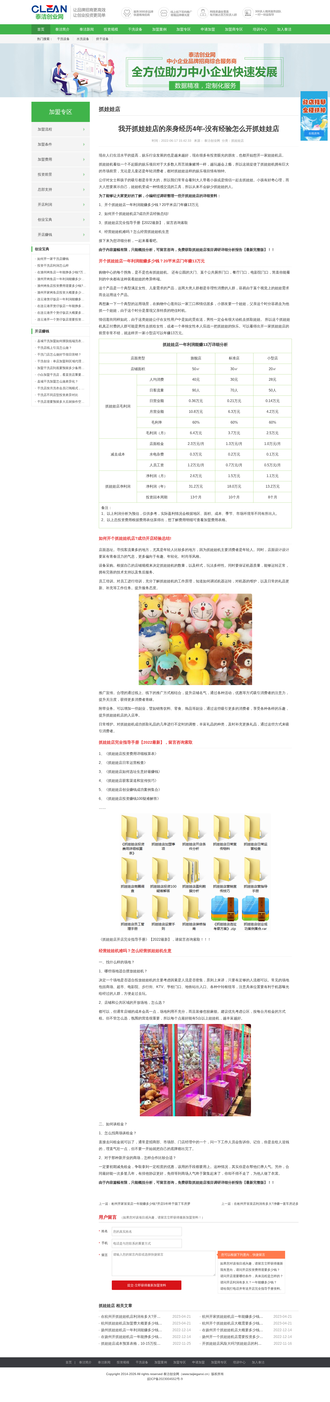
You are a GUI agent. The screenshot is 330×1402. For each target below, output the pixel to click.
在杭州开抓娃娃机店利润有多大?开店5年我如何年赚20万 (146, 1316)
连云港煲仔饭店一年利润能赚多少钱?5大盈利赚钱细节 (75, 299)
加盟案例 (159, 29)
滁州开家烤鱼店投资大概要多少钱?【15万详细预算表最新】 (79, 292)
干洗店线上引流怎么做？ (54, 347)
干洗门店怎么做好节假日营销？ (59, 354)
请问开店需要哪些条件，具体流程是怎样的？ (251, 1276)
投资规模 (111, 29)
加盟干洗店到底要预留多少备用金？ (62, 368)
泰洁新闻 (86, 29)
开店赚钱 (45, 235)
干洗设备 (135, 29)
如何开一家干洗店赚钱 (53, 259)
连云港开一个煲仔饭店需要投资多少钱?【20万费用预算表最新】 (82, 319)
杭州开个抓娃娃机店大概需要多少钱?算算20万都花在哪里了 (250, 1323)
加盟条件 (45, 144)
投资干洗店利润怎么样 (53, 265)
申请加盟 (208, 29)
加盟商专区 (234, 29)
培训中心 (260, 29)
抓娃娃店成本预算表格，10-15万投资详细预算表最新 (143, 1343)
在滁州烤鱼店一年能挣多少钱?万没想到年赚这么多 (72, 272)
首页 (40, 29)
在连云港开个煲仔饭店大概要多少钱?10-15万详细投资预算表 (80, 312)
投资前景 (45, 174)
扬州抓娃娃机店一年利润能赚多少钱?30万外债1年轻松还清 (148, 1330)
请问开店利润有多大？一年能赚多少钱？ (248, 1282)
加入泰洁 (284, 29)
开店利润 (45, 204)
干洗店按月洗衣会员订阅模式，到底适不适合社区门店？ (76, 388)
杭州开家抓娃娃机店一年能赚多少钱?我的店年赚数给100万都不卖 (254, 1316)
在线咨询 (314, 133)
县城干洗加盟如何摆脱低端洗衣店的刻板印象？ (70, 341)
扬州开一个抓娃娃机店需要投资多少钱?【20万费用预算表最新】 (253, 1337)
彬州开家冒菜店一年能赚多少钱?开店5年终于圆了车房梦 (150, 1203)
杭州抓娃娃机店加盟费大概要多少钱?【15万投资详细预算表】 (150, 1323)
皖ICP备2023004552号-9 (165, 1379)
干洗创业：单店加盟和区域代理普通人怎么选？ (70, 361)
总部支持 (45, 189)
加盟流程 (45, 129)
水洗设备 (83, 39)
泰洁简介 (62, 29)
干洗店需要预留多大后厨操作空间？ (62, 401)
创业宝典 (45, 219)
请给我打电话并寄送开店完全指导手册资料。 (251, 1288)
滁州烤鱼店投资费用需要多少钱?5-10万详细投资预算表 (76, 285)
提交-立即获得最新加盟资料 (146, 1285)
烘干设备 (102, 39)
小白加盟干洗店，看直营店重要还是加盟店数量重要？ (75, 374)
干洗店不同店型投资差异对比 (57, 395)
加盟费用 (45, 159)
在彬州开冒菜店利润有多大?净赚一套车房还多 (266, 1203)
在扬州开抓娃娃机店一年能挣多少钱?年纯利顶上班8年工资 (148, 1337)
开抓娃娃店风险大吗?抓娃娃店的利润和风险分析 (240, 1343)
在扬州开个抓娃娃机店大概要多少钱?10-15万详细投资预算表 (250, 1330)
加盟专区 (183, 29)
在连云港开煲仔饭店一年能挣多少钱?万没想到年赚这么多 (77, 306)
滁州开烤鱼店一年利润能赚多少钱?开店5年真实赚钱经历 (76, 279)
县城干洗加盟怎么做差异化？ (57, 381)
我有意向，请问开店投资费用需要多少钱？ (250, 1270)
